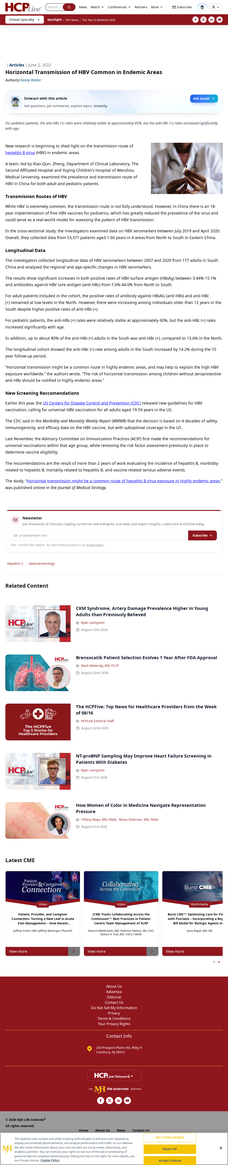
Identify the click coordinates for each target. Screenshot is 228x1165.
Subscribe (200, 535)
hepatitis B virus (20, 152)
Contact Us (114, 1002)
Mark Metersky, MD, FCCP (100, 665)
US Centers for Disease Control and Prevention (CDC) (92, 403)
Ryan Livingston (93, 622)
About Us (114, 986)
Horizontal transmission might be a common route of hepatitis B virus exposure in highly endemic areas (123, 480)
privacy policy (95, 545)
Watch (95, 7)
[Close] (221, 1148)
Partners (141, 7)
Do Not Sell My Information (114, 1007)
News (83, 7)
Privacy (114, 1013)
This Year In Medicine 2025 (98, 20)
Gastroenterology (42, 563)
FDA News (71, 20)
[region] (114, 1148)
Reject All (170, 1149)
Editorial (114, 997)
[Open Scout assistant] (202, 7)
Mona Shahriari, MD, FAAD (138, 819)
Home (83, 1130)
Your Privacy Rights (114, 1023)
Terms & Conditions (114, 1018)
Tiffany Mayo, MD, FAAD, (99, 819)
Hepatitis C (15, 563)
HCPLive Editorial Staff (97, 721)
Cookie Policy (50, 1160)
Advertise (114, 991)
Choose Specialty (21, 19)
